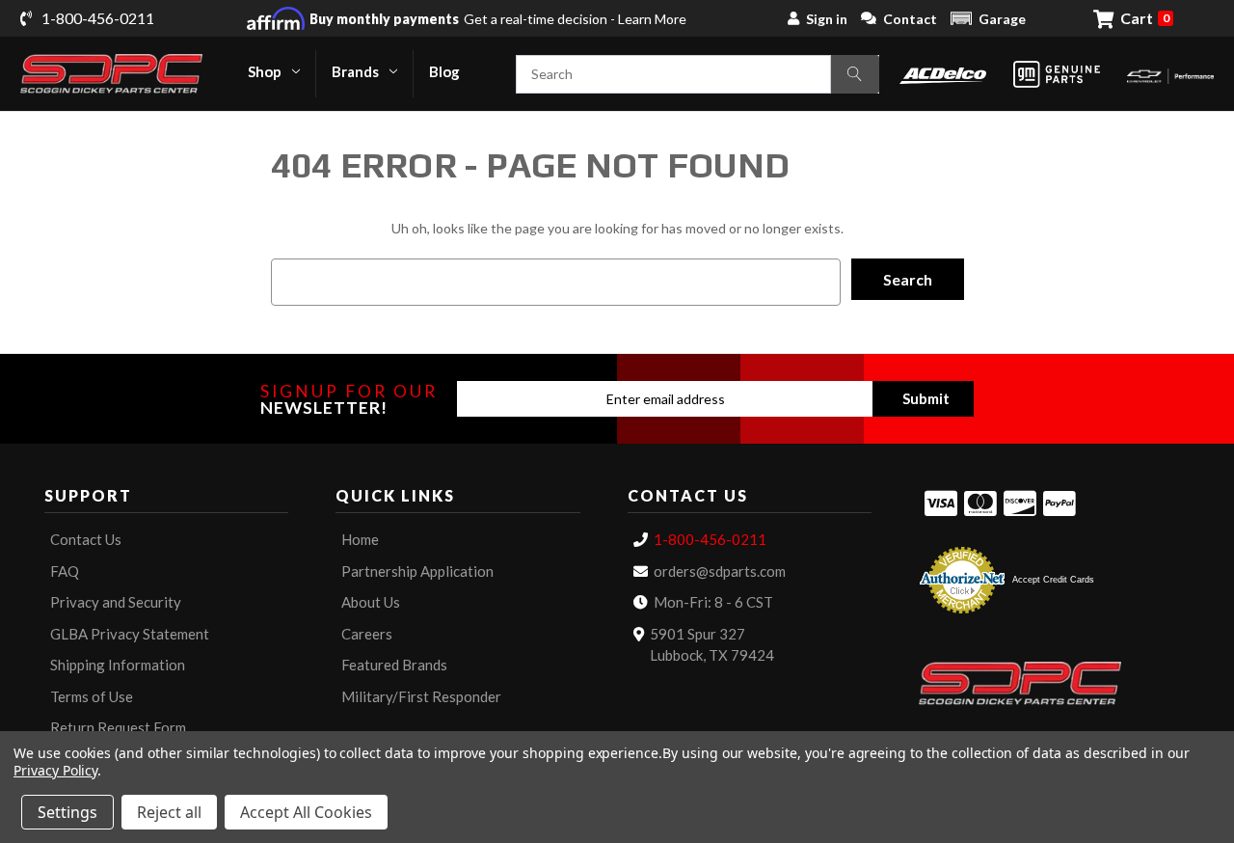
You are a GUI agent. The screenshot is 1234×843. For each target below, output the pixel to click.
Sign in (826, 19)
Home (360, 539)
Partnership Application (417, 571)
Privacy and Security (115, 602)
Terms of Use (91, 696)
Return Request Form (118, 727)
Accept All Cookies (306, 812)
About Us (370, 602)
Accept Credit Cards (1053, 580)
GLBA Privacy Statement (129, 633)
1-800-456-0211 (710, 539)
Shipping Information (117, 664)
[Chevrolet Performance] (1170, 74)
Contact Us (85, 539)
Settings (67, 812)
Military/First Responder (421, 696)
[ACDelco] (942, 74)
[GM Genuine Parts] (1056, 74)
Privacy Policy (55, 770)
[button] (988, 18)
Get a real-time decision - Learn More (497, 19)
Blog (444, 71)
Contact (910, 19)
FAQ (64, 571)
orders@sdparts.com (720, 571)
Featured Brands (394, 664)
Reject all (169, 812)
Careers (366, 633)
